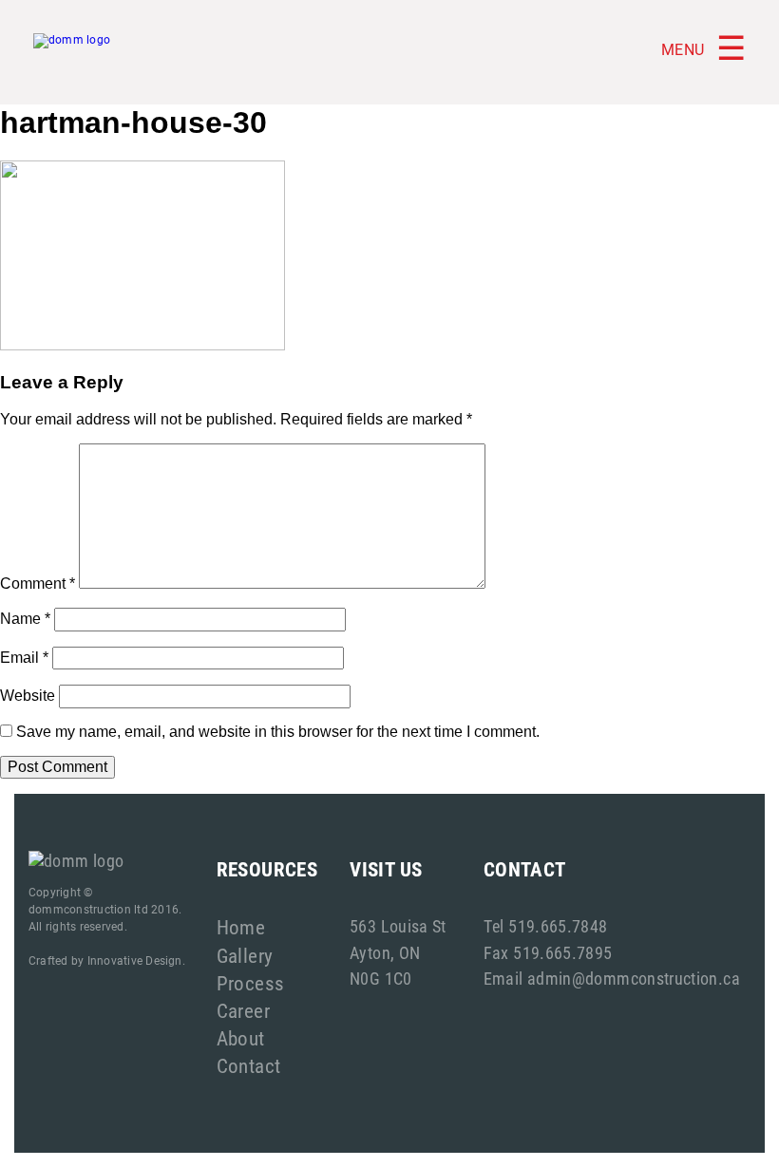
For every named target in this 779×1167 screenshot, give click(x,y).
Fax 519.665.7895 (548, 952)
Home (241, 926)
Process (251, 982)
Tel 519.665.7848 (546, 925)
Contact (249, 1065)
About (241, 1038)
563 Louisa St (398, 925)
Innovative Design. (136, 960)
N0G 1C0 (381, 978)
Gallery (245, 955)
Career (244, 1010)
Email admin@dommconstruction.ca (612, 978)
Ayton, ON (385, 952)
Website (27, 695)
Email (24, 657)
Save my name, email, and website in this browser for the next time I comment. (278, 732)
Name (25, 619)
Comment (37, 583)
